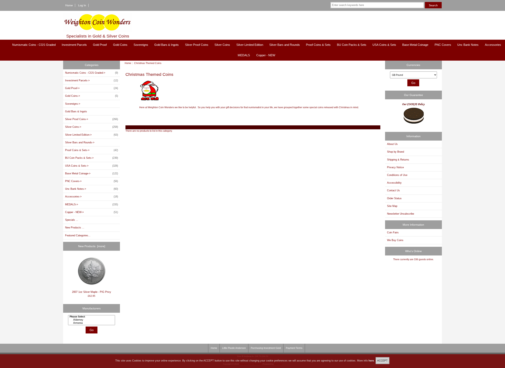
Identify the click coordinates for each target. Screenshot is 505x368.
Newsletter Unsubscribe (400, 213)
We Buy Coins (395, 240)
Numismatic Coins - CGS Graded (34, 44)
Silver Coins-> (91, 126)
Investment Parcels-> (91, 80)
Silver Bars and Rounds (284, 44)
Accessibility (394, 182)
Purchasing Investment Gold (266, 348)
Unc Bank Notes (468, 44)
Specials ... (71, 219)
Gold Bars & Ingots (166, 44)
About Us (392, 144)
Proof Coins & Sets (318, 44)
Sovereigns (141, 44)
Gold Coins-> (91, 95)
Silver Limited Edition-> (91, 134)
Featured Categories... (78, 235)
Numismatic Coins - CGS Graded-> (91, 72)
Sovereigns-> (72, 103)
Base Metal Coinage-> (91, 173)
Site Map (392, 206)
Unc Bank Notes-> (91, 188)
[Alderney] (92, 319)
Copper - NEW (265, 55)
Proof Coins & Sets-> (91, 150)
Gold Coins (120, 44)
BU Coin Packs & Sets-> (91, 157)
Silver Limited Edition (249, 44)
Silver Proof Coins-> (91, 119)
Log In (82, 5)
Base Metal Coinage (415, 44)
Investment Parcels (74, 44)
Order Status (394, 198)
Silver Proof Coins (196, 44)
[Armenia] (92, 323)
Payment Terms (294, 348)
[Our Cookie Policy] (413, 115)
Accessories (493, 44)
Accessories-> (91, 196)
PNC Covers (443, 44)
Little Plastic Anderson (234, 348)
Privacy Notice (395, 167)
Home (69, 5)
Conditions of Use (397, 175)
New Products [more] (91, 246)
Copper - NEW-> (91, 212)
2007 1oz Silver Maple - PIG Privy (91, 291)
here (371, 360)
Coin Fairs (393, 232)
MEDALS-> (91, 204)
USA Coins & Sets (384, 44)
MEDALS (244, 55)
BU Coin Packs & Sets (351, 44)
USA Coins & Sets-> (91, 165)
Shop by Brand (395, 151)
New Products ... (74, 227)
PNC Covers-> (91, 181)
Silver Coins (222, 44)
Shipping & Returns (398, 159)
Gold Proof (100, 44)
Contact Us (393, 190)
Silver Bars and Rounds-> (79, 142)
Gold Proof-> (91, 88)
